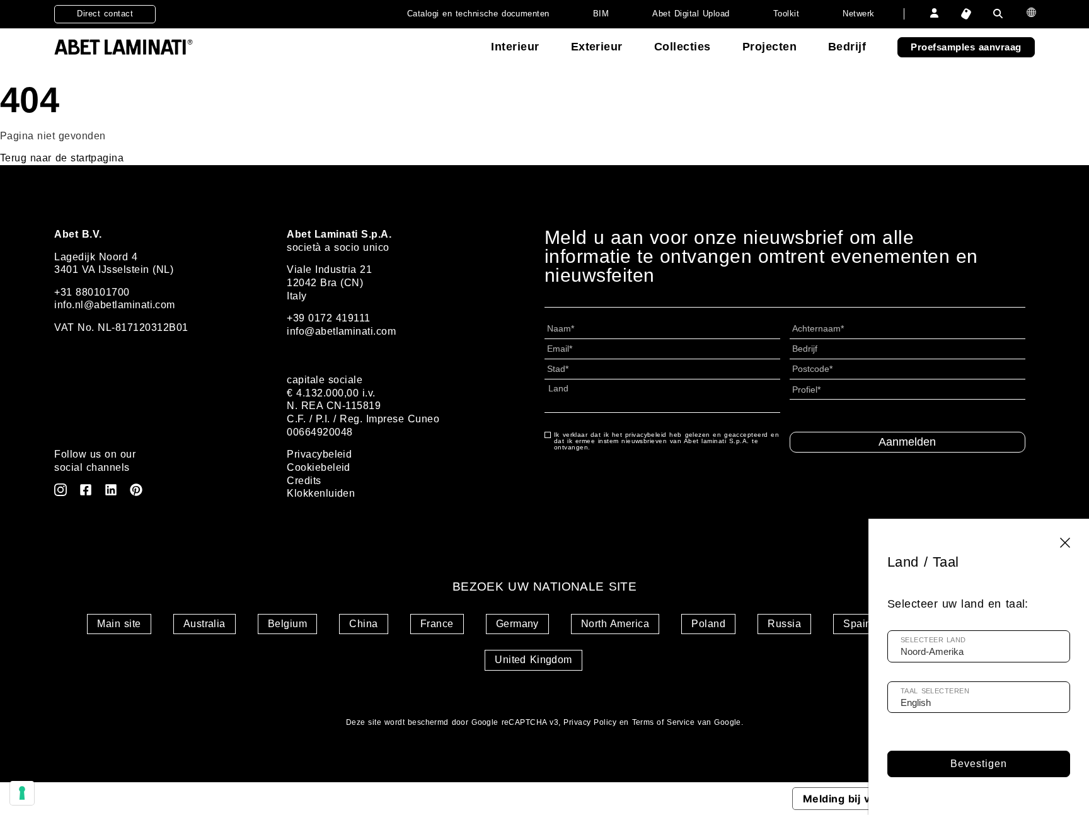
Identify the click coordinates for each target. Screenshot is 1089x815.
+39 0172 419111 (328, 318)
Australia (204, 623)
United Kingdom (533, 659)
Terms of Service (663, 722)
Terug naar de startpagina (62, 158)
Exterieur (597, 46)
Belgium (287, 623)
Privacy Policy (589, 722)
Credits (304, 480)
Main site (119, 623)
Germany (517, 623)
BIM (601, 13)
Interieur (515, 46)
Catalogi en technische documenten (478, 13)
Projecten (769, 46)
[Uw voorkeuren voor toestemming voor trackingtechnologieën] (22, 793)
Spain (857, 623)
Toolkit (786, 13)
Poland (708, 623)
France (437, 623)
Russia (784, 623)
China (363, 623)
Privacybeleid (319, 454)
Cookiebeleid (318, 467)
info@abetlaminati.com (341, 331)
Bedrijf (847, 46)
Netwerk (858, 13)
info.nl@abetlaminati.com (114, 304)
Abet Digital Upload (690, 13)
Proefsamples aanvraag (966, 47)
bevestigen (978, 763)
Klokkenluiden (321, 493)
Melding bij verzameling (865, 798)
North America (615, 623)
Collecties (682, 46)
